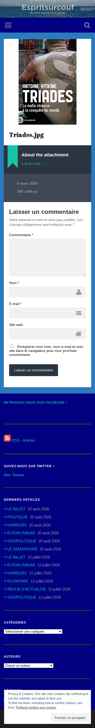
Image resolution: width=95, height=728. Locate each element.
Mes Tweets (14, 475)
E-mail (15, 303)
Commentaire (21, 235)
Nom (14, 283)
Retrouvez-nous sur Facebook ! (35, 402)
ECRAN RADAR (21, 533)
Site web (16, 324)
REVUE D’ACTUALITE (26, 589)
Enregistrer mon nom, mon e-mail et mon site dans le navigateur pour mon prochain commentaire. (46, 351)
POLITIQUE (17, 517)
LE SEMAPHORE (22, 549)
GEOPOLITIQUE (21, 541)
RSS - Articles (23, 440)
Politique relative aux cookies (36, 707)
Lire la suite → (33, 163)
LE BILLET (16, 509)
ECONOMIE (17, 581)
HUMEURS (17, 525)
